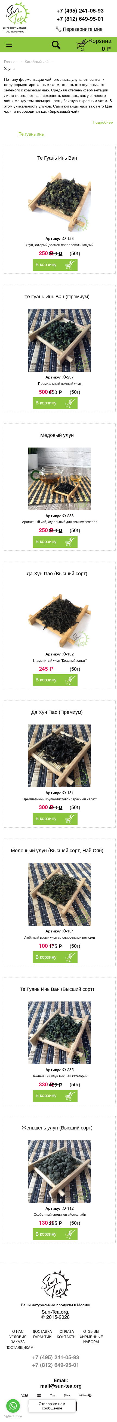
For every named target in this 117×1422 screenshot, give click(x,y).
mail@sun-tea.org (61, 1386)
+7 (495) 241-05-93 (80, 10)
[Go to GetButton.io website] (13, 1416)
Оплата (67, 1331)
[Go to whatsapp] (13, 1406)
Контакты (66, 1336)
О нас (17, 1331)
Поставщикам (17, 1347)
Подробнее (103, 122)
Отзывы (91, 1331)
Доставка (42, 1331)
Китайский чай (36, 61)
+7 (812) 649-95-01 (80, 18)
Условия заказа (17, 1339)
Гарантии (42, 1336)
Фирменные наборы (91, 1339)
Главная (10, 61)
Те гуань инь (31, 134)
